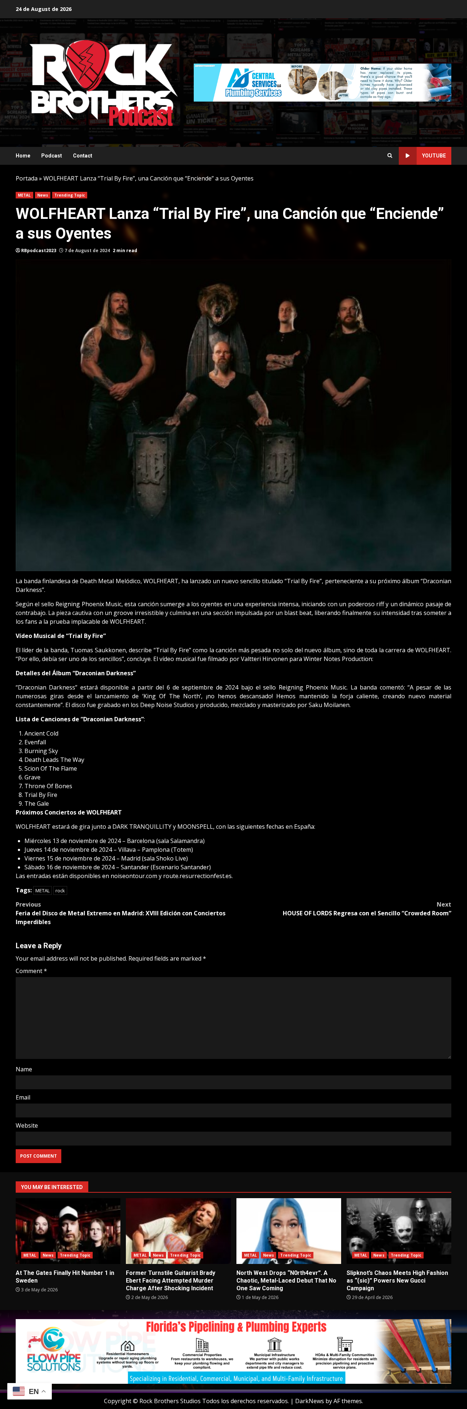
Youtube (434, 156)
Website (27, 1125)
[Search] (389, 156)
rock (60, 890)
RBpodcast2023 (38, 250)
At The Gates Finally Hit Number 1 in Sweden (68, 1231)
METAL (24, 195)
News (42, 195)
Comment (31, 971)
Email (23, 1097)
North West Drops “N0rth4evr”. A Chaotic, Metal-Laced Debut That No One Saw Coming (288, 1231)
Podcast (51, 156)
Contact (82, 156)
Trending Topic (69, 195)
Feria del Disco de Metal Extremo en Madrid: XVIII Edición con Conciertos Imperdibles (120, 913)
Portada (27, 178)
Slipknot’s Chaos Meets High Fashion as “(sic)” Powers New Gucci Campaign (399, 1231)
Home (23, 156)
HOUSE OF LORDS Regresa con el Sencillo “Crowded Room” (367, 908)
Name (24, 1069)
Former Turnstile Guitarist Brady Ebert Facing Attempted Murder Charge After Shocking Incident (178, 1231)
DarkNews (309, 1401)
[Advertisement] (322, 82)
